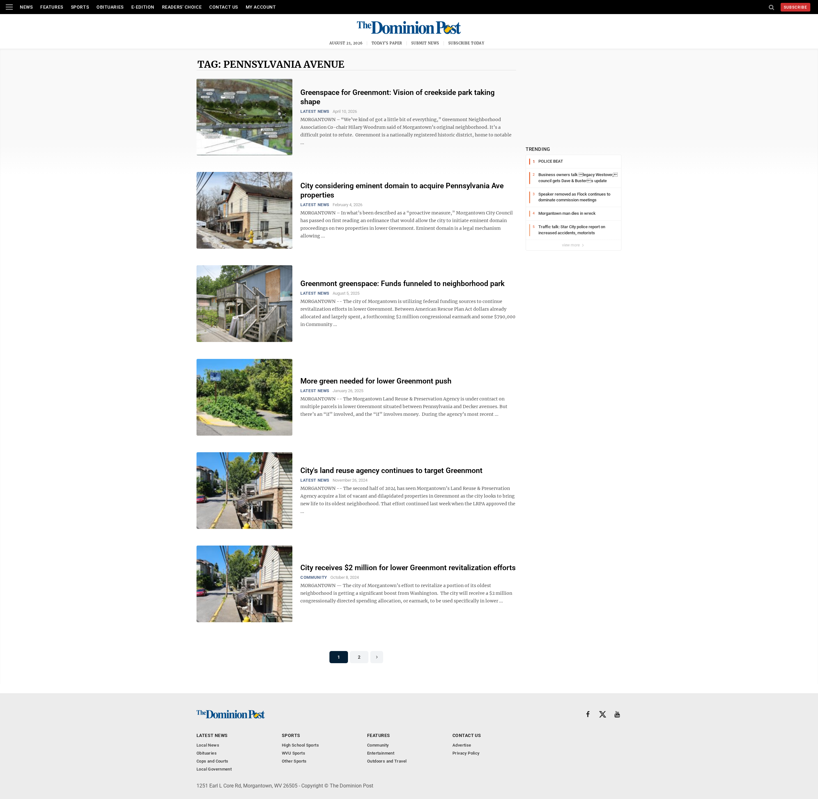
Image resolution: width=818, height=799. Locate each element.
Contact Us (223, 7)
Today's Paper (387, 43)
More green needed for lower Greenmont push (375, 381)
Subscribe (795, 7)
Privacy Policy (465, 753)
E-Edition (142, 7)
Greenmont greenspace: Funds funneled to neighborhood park (402, 283)
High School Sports (300, 745)
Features (51, 7)
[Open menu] (9, 7)
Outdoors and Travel (386, 761)
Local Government (214, 769)
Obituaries (110, 7)
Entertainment (380, 753)
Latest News (314, 111)
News (26, 7)
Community (313, 577)
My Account (261, 7)
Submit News (425, 43)
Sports (80, 7)
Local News (208, 745)
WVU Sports (293, 753)
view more (571, 245)
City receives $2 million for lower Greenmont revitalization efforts (408, 567)
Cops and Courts (212, 761)
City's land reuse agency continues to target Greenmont (391, 470)
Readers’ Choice (182, 7)
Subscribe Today (466, 43)
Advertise (461, 745)
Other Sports (294, 761)
